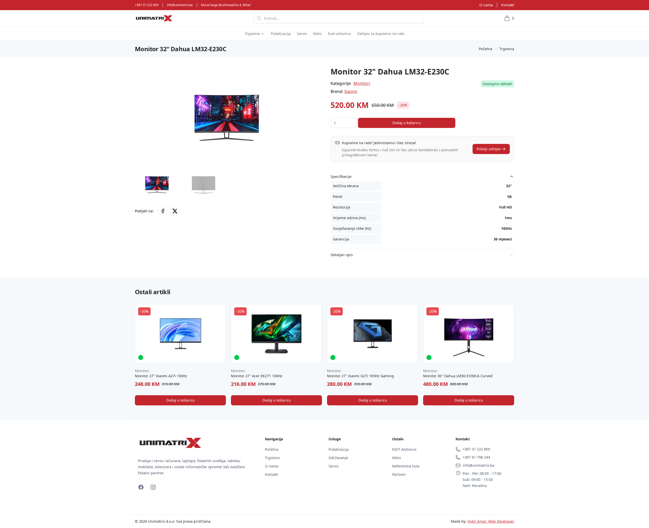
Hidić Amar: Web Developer (490, 521)
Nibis (396, 457)
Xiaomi (350, 91)
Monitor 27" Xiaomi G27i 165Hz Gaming (360, 375)
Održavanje (338, 457)
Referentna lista (405, 466)
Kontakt (507, 5)
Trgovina (506, 48)
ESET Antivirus (404, 449)
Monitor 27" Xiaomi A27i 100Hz (161, 375)
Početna (485, 48)
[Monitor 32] (163, 211)
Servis (334, 466)
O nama (486, 5)
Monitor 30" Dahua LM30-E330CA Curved (458, 375)
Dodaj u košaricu (406, 122)
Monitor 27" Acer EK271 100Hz (256, 375)
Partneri (399, 474)
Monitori (361, 83)
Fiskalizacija (339, 449)
